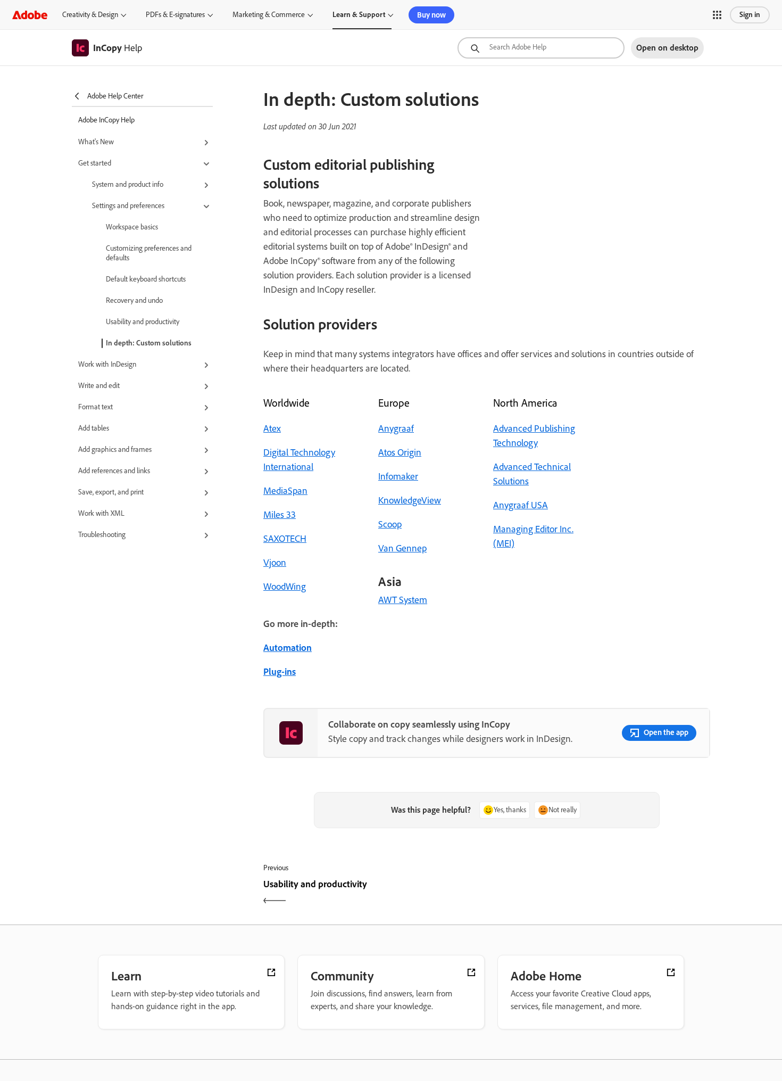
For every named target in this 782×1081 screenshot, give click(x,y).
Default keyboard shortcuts (146, 279)
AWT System (402, 600)
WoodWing (284, 586)
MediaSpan (285, 491)
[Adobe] (30, 14)
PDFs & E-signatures (175, 14)
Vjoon (274, 562)
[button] (717, 14)
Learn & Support (358, 14)
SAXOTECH (284, 538)
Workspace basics (132, 227)
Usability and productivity (142, 321)
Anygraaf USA (520, 505)
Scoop (390, 524)
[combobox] (541, 48)
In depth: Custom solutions (149, 343)
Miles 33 (279, 515)
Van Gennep (402, 548)
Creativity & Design (90, 14)
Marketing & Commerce (268, 14)
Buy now (431, 15)
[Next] (599, 893)
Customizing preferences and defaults (149, 253)
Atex (272, 428)
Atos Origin (399, 452)
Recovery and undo (134, 300)
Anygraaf (396, 428)
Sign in (749, 14)
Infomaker (398, 476)
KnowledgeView (409, 500)
